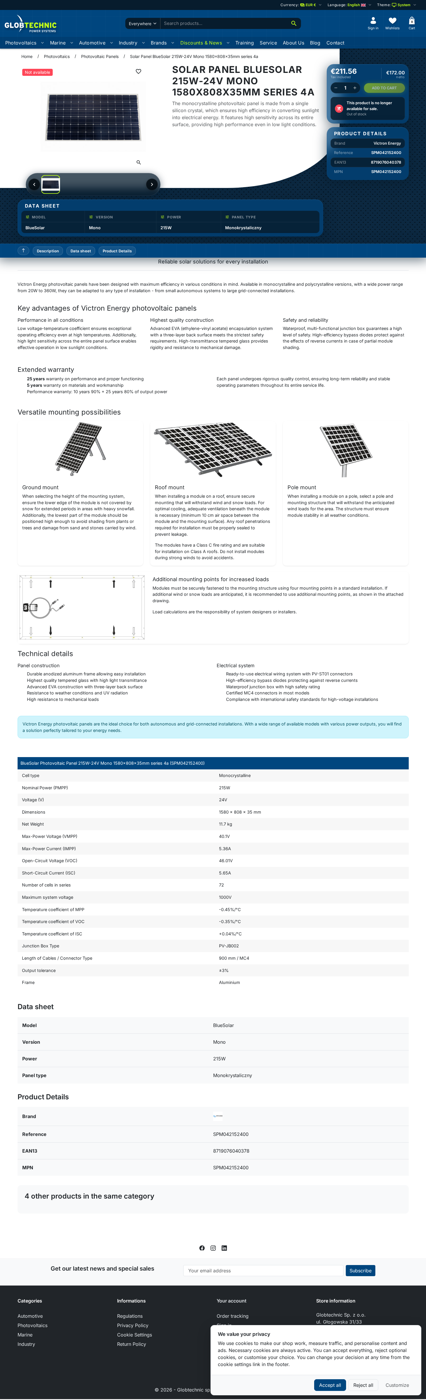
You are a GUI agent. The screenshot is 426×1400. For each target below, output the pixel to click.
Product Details (117, 251)
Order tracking (233, 1316)
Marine (58, 43)
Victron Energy (387, 143)
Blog (315, 43)
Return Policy (131, 1344)
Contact (335, 43)
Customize (397, 1385)
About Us (293, 43)
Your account (232, 1301)
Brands (159, 43)
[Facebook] (202, 1247)
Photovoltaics (21, 43)
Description (48, 251)
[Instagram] (213, 1247)
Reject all (363, 1385)
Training (244, 43)
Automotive (92, 43)
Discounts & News (201, 43)
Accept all (330, 1385)
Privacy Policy (132, 1325)
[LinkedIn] (224, 1247)
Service (268, 43)
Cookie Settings (134, 1335)
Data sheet (81, 251)
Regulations (130, 1316)
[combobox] (223, 23)
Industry (128, 43)
